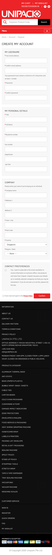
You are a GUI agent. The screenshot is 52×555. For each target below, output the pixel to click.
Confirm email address (13, 66)
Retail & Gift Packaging (13, 445)
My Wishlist (7, 529)
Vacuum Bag (7, 482)
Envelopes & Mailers (11, 418)
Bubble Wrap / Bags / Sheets (15, 386)
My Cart (26, 3)
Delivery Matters (10, 324)
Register (21, 37)
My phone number (12, 135)
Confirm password (12, 93)
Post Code (9, 230)
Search (44, 22)
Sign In (5, 508)
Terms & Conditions (11, 329)
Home (4, 37)
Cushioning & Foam (11, 404)
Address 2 (8, 210)
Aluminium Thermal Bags (13, 372)
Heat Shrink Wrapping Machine (16, 427)
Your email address (12, 56)
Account (12, 37)
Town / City (9, 220)
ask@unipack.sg (9, 352)
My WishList (41, 3)
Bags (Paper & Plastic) (12, 381)
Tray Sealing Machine (12, 478)
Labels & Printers (10, 436)
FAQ (3, 523)
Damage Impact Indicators (14, 409)
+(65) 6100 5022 (8, 349)
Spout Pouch (8, 455)
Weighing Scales (10, 492)
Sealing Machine (9, 450)
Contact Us (7, 319)
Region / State (10, 249)
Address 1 (9, 200)
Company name (11, 190)
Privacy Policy (9, 334)
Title (7, 115)
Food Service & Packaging (14, 422)
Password (9, 83)
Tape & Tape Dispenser (12, 473)
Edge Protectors (10, 413)
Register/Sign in (30, 6)
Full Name (9, 125)
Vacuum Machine (9, 487)
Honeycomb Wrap (10, 432)
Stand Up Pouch (9, 459)
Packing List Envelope (12, 441)
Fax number (9, 144)
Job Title (8, 164)
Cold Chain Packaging (12, 399)
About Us (6, 313)
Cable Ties (6, 390)
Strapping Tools (10, 464)
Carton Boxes (8, 395)
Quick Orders (8, 518)
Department (9, 154)
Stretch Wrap (8, 469)
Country (8, 240)
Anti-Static (7, 376)
